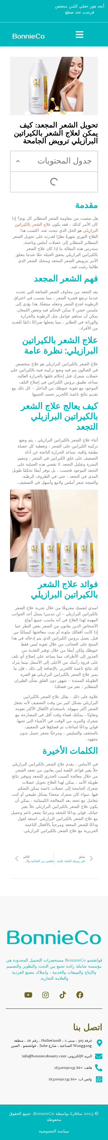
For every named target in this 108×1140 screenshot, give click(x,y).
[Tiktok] (62, 994)
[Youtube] (28, 994)
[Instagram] (45, 994)
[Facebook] (80, 994)
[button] (18, 161)
